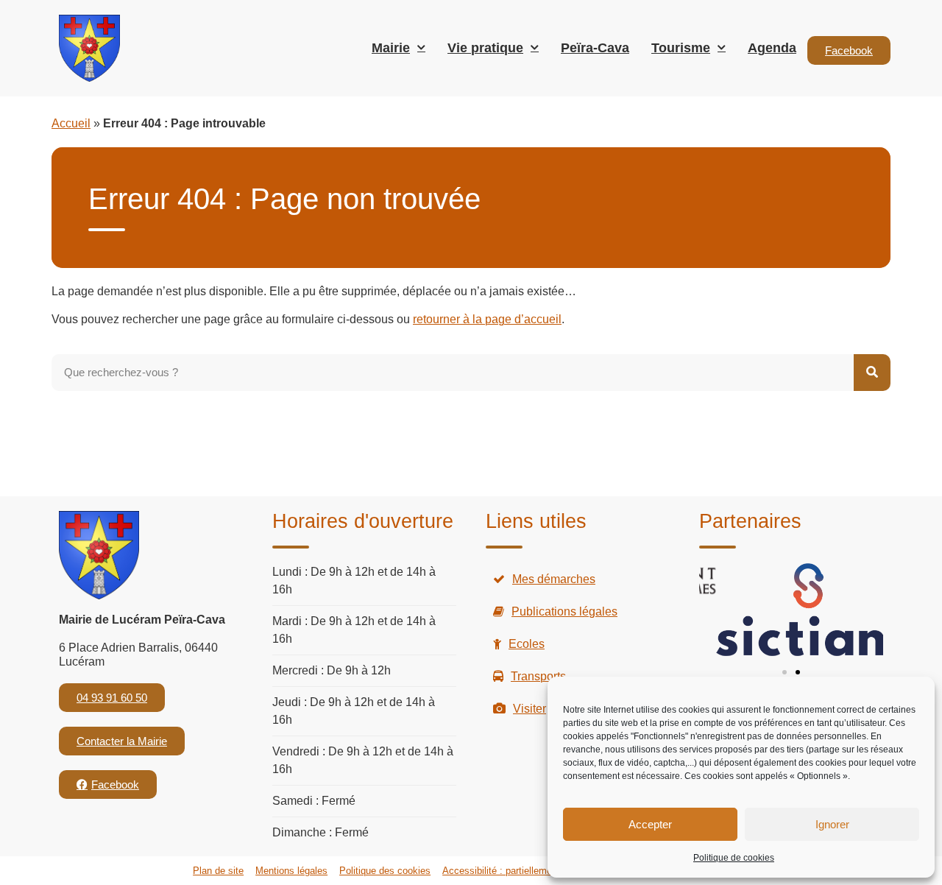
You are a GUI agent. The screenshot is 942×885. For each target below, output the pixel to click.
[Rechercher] (872, 372)
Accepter (650, 824)
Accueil (71, 123)
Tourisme (680, 47)
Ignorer (832, 824)
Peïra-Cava (595, 47)
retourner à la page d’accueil (487, 319)
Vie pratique (485, 47)
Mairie (391, 47)
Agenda (772, 47)
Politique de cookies (733, 858)
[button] (784, 672)
